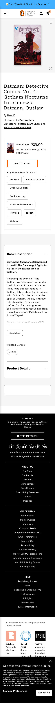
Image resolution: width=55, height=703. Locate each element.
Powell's (14, 212)
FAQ (27, 585)
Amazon (14, 179)
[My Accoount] (41, 13)
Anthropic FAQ (27, 566)
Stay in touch (28, 436)
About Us (27, 466)
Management (27, 483)
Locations (28, 479)
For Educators (27, 594)
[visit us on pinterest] (37, 446)
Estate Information (27, 606)
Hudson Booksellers (21, 204)
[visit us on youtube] (24, 446)
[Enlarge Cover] (50, 68)
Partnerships (27, 515)
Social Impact (27, 488)
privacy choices (22, 685)
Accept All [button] (44, 692)
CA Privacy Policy (27, 549)
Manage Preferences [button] (15, 691)
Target (29, 212)
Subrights (27, 598)
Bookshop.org (18, 196)
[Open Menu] (6, 13)
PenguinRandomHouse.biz (27, 532)
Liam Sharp (33, 124)
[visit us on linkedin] (31, 446)
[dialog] (27, 680)
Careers (27, 496)
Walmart (15, 221)
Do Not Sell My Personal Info (27, 553)
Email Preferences (27, 536)
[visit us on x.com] (18, 446)
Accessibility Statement (27, 492)
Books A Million (19, 187)
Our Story (27, 471)
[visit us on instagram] (44, 446)
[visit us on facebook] (11, 446)
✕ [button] (50, 661)
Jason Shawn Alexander (17, 127)
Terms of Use (27, 541)
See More (14, 333)
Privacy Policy (27, 545)
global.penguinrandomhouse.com (27, 452)
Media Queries (27, 519)
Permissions (27, 602)
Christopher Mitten (15, 124)
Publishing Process (27, 581)
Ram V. (11, 115)
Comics (12, 351)
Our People (27, 475)
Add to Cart (22, 163)
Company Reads (27, 528)
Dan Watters (26, 120)
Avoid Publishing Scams (27, 562)
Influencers (27, 524)
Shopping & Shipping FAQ (27, 589)
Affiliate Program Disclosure (27, 558)
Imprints (27, 500)
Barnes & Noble (35, 179)
